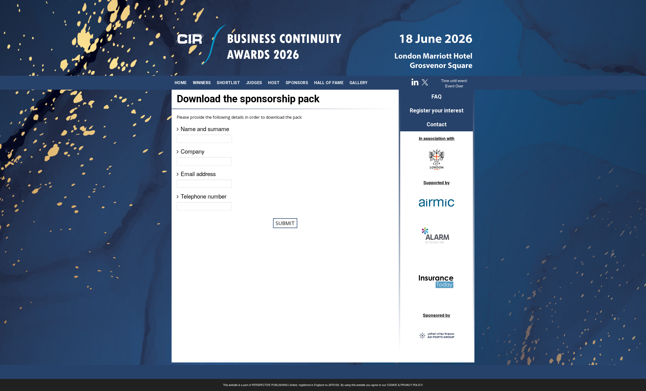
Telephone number (203, 196)
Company (192, 151)
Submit (285, 223)
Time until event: (454, 80)
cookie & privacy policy (404, 385)
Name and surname (205, 129)
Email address (198, 173)
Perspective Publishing (270, 385)
